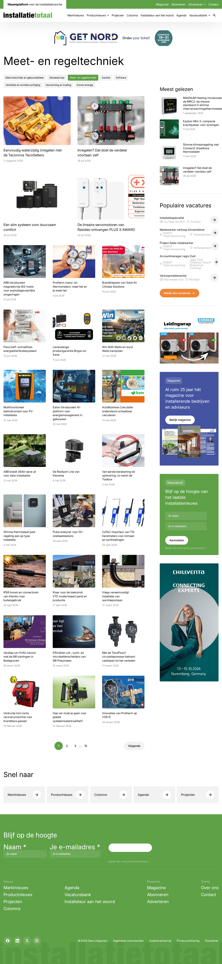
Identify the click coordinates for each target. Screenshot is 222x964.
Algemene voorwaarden (128, 940)
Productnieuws (96, 15)
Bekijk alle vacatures (177, 293)
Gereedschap (56, 77)
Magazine (162, 4)
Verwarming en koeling (58, 84)
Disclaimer (212, 940)
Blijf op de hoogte (30, 835)
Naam (14, 847)
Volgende (134, 746)
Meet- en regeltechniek (83, 77)
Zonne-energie (85, 84)
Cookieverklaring (160, 940)
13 (85, 746)
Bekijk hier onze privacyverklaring (184, 548)
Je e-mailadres (75, 847)
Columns (132, 15)
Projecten (118, 15)
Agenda (181, 15)
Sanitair (106, 77)
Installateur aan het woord (157, 15)
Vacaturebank (198, 15)
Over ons (210, 887)
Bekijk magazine (180, 419)
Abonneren (178, 4)
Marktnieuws (75, 15)
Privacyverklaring (188, 940)
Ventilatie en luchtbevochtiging (23, 84)
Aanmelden (176, 540)
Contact (213, 4)
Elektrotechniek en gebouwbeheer (25, 77)
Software (121, 77)
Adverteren (158, 901)
